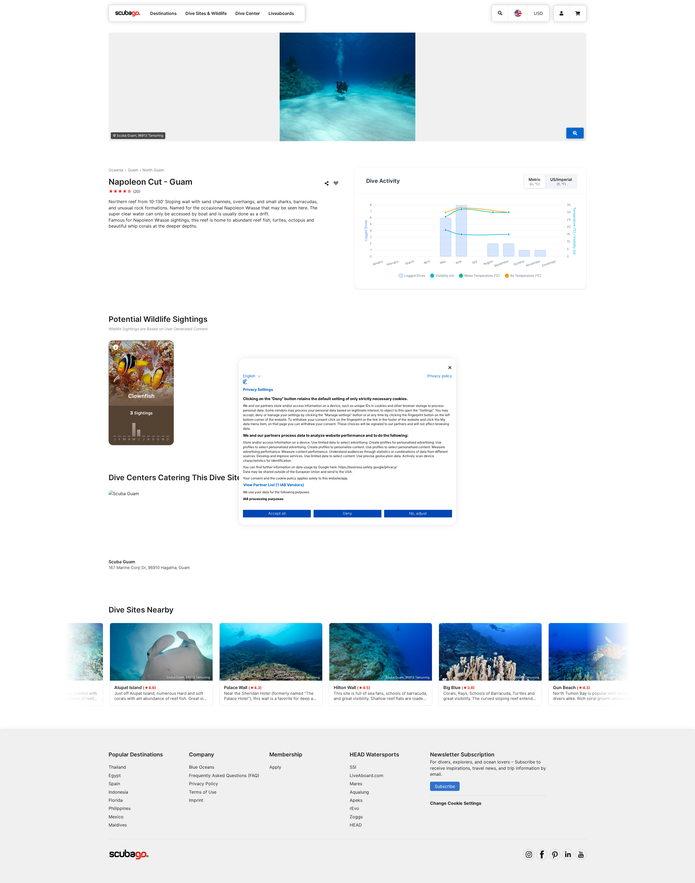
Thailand (117, 767)
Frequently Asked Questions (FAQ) (224, 775)
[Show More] (575, 133)
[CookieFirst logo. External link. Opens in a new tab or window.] (245, 381)
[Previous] (92, 393)
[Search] (500, 13)
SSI (353, 767)
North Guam (153, 170)
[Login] (561, 13)
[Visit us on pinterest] (554, 854)
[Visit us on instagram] (528, 854)
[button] (252, 376)
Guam (133, 170)
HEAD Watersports (374, 754)
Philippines (120, 808)
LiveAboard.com (366, 775)
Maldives (118, 825)
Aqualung (359, 792)
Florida (116, 800)
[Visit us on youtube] (581, 854)
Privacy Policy (203, 783)
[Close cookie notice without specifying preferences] (450, 367)
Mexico (116, 816)
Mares (356, 783)
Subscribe (445, 786)
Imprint (196, 800)
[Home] (127, 13)
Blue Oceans (201, 767)
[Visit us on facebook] (541, 854)
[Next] (602, 393)
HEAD (356, 825)
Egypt (115, 775)
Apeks (356, 800)
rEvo (354, 808)
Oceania (116, 170)
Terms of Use (202, 792)
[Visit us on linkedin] (568, 854)
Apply (275, 767)
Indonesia (118, 792)
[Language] (517, 13)
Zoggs (356, 816)
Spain (114, 783)
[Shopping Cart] (577, 13)
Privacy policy (439, 376)
